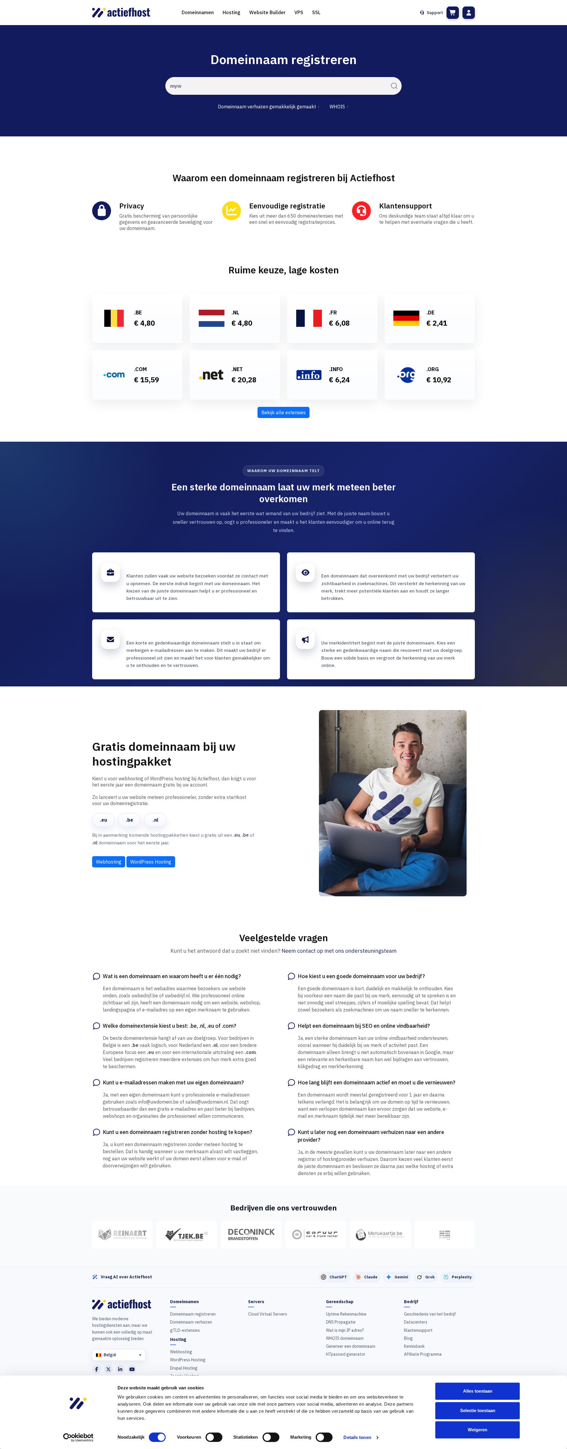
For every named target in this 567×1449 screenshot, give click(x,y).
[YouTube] (132, 1369)
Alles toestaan (477, 1390)
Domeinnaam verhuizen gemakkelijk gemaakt (267, 107)
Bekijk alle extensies (283, 412)
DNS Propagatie (341, 1322)
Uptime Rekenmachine (346, 1314)
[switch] (214, 1437)
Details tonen (357, 1437)
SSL (316, 12)
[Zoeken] (394, 86)
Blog (408, 1338)
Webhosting (108, 862)
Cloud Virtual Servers (267, 1314)
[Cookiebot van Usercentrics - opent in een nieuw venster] (78, 1437)
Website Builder (267, 12)
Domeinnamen (198, 12)
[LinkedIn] (120, 1369)
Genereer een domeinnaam (350, 1346)
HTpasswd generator (345, 1354)
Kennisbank (414, 1346)
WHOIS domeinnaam (345, 1338)
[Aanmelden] (468, 12)
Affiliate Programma (423, 1354)
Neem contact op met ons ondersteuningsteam (339, 950)
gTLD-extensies (185, 1330)
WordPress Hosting (150, 862)
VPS (298, 12)
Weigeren (477, 1429)
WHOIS (338, 107)
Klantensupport (418, 1330)
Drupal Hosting (184, 1368)
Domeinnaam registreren (193, 1314)
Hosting (231, 12)
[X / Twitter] (108, 1369)
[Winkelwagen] (453, 12)
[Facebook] (96, 1369)
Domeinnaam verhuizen (191, 1322)
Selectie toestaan (477, 1410)
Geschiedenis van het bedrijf (430, 1314)
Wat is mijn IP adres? (345, 1330)
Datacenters (415, 1322)
